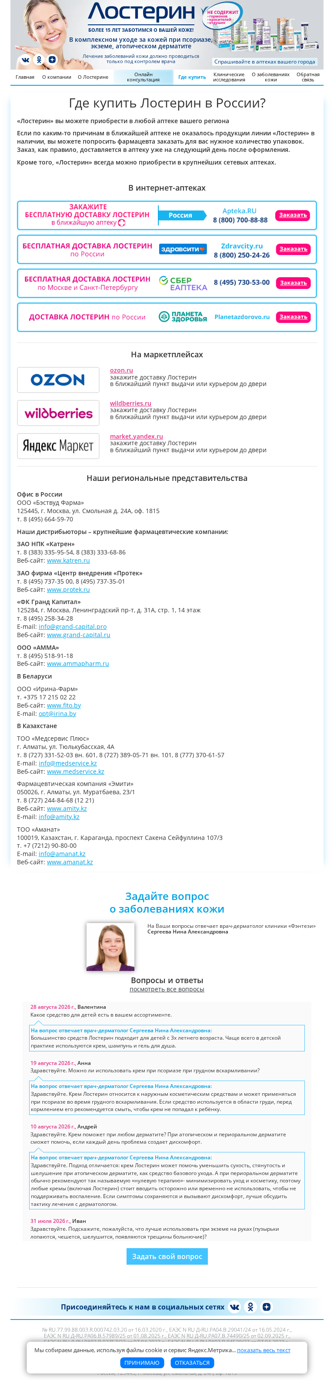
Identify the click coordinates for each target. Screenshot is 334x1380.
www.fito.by (64, 705)
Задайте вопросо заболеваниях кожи (167, 902)
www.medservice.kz (75, 771)
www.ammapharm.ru (78, 663)
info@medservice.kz (68, 763)
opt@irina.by (57, 713)
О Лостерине (93, 77)
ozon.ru (121, 370)
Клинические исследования (229, 77)
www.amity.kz (67, 808)
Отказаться (192, 1363)
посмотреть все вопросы (167, 989)
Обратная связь (308, 77)
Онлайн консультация (143, 77)
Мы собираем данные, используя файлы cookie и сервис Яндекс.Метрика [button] (162, 1350)
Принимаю (142, 1363)
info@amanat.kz (62, 853)
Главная (25, 77)
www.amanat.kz (70, 862)
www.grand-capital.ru (78, 635)
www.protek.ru (68, 589)
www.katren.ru (68, 560)
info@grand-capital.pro (73, 626)
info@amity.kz (59, 817)
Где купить (192, 77)
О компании (56, 77)
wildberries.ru (130, 403)
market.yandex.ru (136, 436)
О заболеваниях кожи (271, 77)
